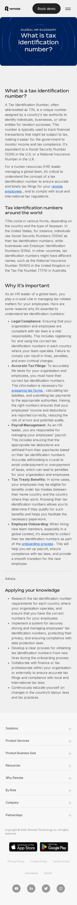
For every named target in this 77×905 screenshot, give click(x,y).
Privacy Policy (16, 861)
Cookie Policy (38, 861)
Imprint (48, 873)
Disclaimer (31, 873)
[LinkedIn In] (31, 888)
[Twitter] (46, 888)
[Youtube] (16, 888)
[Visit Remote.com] (12, 8)
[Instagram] (61, 888)
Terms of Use (61, 861)
